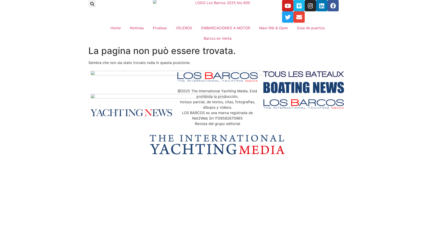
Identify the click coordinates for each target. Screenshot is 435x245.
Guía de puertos (311, 28)
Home (116, 28)
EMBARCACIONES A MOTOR (225, 28)
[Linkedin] (321, 5)
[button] (92, 3)
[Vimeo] (299, 5)
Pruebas (160, 28)
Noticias (137, 28)
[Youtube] (287, 5)
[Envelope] (299, 17)
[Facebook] (333, 5)
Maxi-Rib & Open (273, 28)
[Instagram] (310, 5)
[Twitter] (287, 17)
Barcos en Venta (218, 38)
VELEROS (184, 28)
